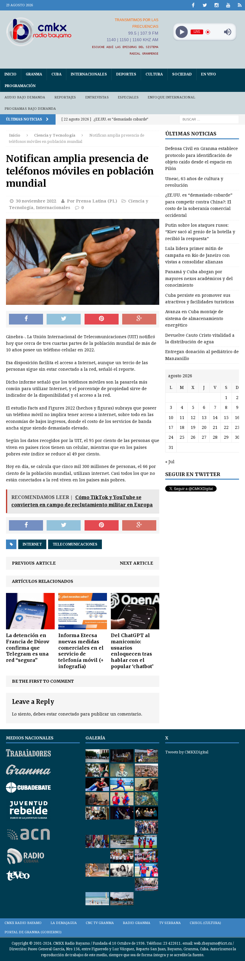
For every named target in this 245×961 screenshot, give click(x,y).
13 (204, 417)
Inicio (10, 74)
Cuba (56, 74)
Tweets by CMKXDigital (186, 752)
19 (193, 427)
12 (193, 417)
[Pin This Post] (102, 319)
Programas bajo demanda (30, 109)
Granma (34, 74)
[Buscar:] (209, 119)
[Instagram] (216, 5)
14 (215, 417)
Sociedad (182, 74)
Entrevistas (97, 97)
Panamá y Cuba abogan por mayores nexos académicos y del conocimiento (199, 278)
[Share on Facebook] (26, 319)
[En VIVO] (240, 5)
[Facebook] (193, 5)
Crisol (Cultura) (205, 923)
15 (226, 417)
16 (237, 417)
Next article (136, 563)
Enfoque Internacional (171, 97)
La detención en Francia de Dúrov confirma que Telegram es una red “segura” (27, 647)
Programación (20, 86)
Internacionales (89, 74)
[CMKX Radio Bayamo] (39, 31)
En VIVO (208, 74)
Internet (32, 544)
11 (182, 417)
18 (182, 427)
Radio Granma (136, 923)
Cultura (154, 74)
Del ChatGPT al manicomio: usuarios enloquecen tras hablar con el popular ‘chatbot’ (132, 650)
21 (215, 427)
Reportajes (65, 97)
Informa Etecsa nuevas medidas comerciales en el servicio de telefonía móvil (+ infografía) (81, 650)
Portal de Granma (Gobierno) (33, 932)
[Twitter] (205, 5)
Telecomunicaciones (75, 544)
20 (204, 427)
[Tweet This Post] (64, 319)
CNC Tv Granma (100, 923)
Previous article (34, 563)
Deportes (126, 74)
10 (171, 417)
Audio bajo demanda (24, 97)
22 (226, 427)
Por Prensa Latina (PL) (92, 201)
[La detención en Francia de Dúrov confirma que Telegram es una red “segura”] (30, 626)
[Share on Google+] (139, 319)
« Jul (169, 461)
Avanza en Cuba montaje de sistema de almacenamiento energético (194, 318)
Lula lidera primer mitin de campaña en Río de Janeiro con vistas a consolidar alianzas (197, 255)
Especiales (128, 97)
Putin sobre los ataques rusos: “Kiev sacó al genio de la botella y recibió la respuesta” (200, 232)
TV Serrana (170, 923)
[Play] (181, 32)
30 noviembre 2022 (36, 201)
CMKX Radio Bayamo (23, 923)
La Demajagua (63, 923)
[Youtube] (228, 5)
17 (171, 427)
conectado (68, 714)
